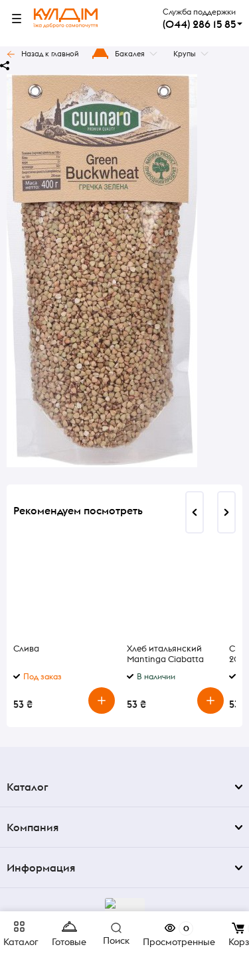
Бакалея (130, 53)
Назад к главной (50, 53)
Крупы (184, 53)
